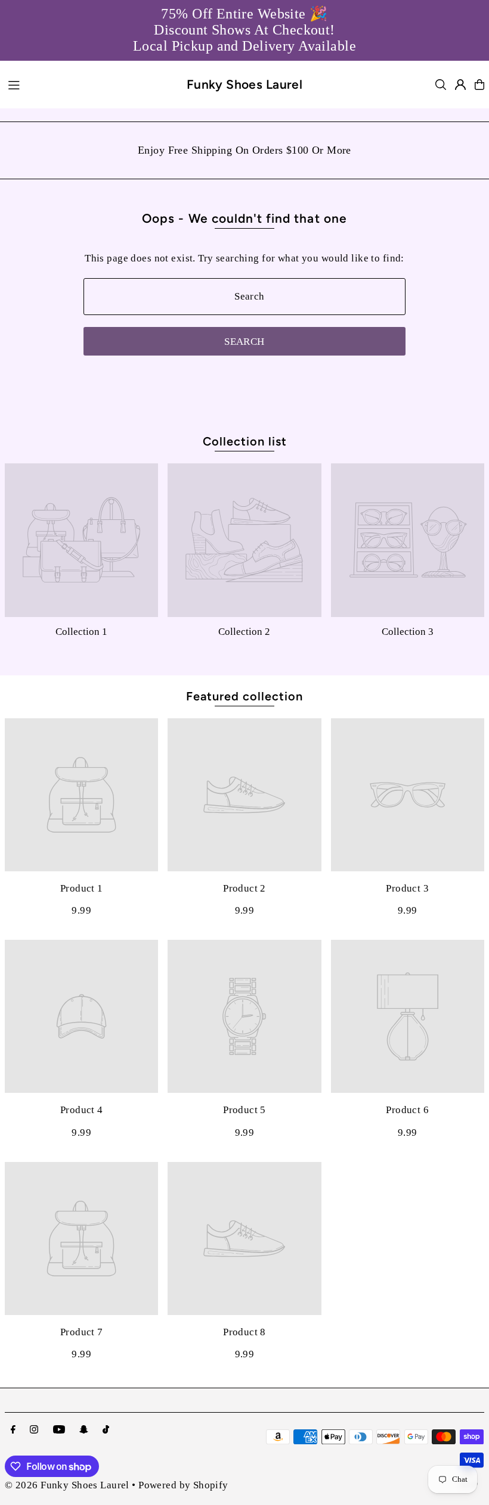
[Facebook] (13, 1430)
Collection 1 (81, 631)
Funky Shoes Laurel (245, 84)
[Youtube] (59, 1430)
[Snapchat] (83, 1430)
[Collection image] (81, 539)
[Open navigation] (90, 84)
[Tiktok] (106, 1430)
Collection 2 (244, 631)
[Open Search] (440, 84)
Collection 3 (408, 631)
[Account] (460, 84)
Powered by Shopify (183, 1485)
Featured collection (244, 696)
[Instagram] (34, 1430)
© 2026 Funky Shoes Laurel (67, 1485)
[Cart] (479, 84)
